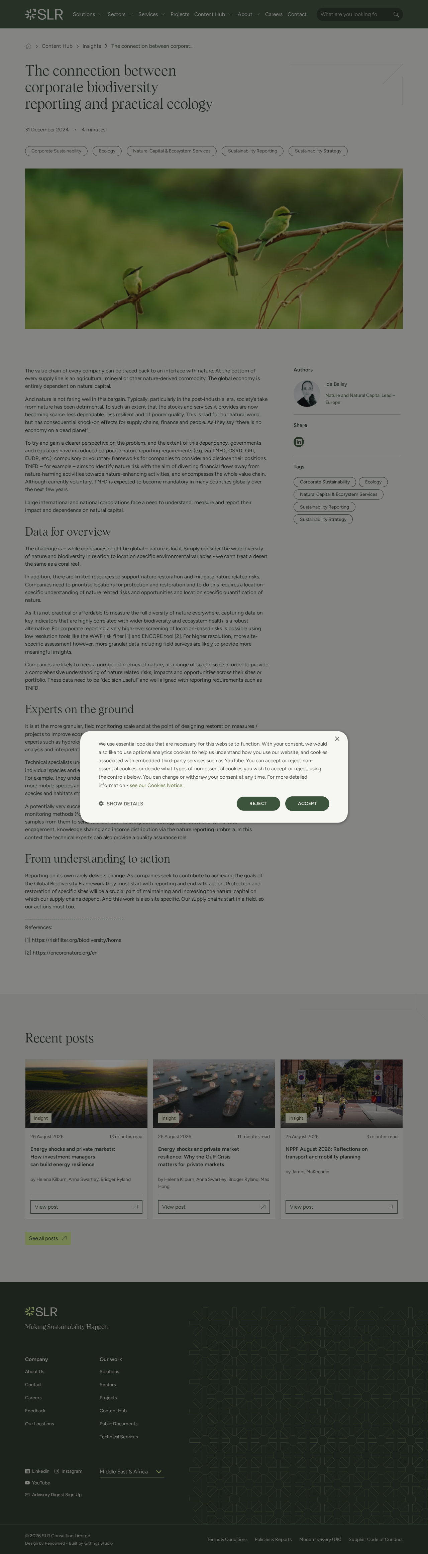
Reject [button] (258, 803)
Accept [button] (307, 803)
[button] (121, 803)
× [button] (336, 739)
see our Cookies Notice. (156, 785)
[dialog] (214, 777)
